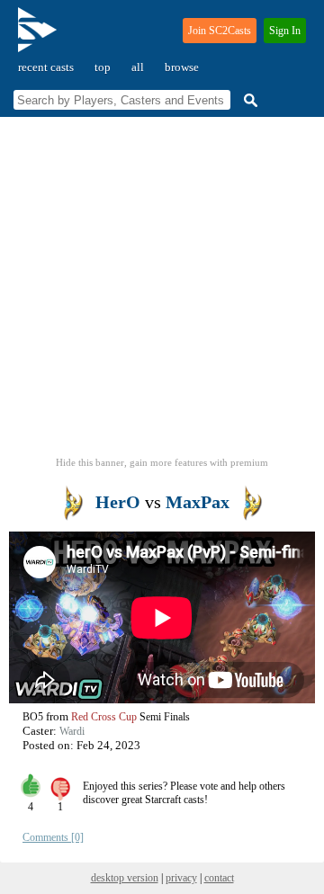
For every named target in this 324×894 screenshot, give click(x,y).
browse (182, 67)
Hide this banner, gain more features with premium (162, 462)
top (102, 67)
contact (219, 878)
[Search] (248, 100)
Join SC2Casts (219, 30)
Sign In (285, 30)
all (137, 67)
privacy (181, 878)
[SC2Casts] (40, 37)
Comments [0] (53, 837)
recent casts (46, 67)
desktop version (124, 878)
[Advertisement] (162, 292)
